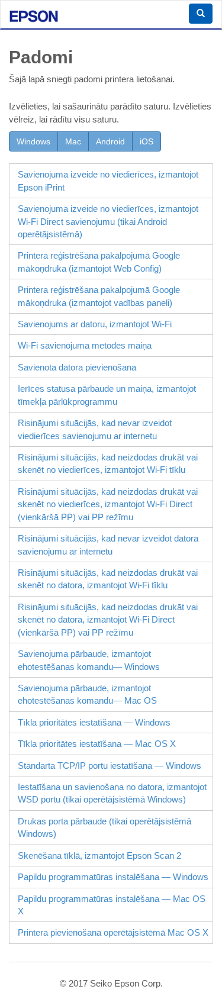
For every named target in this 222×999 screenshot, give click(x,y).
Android (110, 141)
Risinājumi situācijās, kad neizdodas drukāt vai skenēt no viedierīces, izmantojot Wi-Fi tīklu (108, 463)
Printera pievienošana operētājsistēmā (113, 932)
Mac (73, 141)
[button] (201, 14)
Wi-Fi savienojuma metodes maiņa (85, 345)
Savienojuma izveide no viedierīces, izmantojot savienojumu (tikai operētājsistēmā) (108, 221)
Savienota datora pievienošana (77, 367)
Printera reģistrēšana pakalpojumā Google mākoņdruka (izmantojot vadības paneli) (99, 296)
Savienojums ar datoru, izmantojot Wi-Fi (95, 324)
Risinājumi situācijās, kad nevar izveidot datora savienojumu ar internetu (108, 544)
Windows (33, 141)
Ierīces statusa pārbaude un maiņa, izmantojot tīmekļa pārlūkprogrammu (107, 395)
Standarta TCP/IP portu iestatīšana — (109, 765)
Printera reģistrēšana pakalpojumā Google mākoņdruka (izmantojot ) (99, 261)
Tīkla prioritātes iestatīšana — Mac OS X (97, 744)
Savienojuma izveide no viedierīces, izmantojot (108, 180)
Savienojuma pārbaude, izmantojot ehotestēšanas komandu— (89, 660)
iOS (146, 141)
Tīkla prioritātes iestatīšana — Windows (94, 722)
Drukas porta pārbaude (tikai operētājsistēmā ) (104, 827)
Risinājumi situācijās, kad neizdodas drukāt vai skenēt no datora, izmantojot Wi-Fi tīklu (108, 579)
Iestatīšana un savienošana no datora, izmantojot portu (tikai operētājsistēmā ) (112, 793)
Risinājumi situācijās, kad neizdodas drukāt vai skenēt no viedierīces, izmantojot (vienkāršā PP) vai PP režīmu (108, 504)
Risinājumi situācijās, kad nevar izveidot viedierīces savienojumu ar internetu (95, 429)
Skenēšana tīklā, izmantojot (99, 855)
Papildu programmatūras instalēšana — (113, 877)
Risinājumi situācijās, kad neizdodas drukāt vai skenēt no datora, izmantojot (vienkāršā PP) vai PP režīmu (108, 619)
